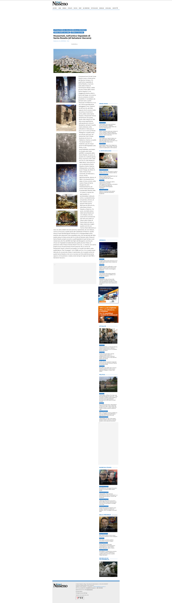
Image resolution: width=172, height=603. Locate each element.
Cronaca (64, 8)
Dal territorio (86, 8)
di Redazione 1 (103, 117)
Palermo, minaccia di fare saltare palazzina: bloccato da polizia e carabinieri (107, 192)
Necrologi (101, 8)
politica (75, 8)
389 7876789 (100, 588)
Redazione (55, 41)
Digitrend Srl (90, 589)
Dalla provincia (80, 30)
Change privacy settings (81, 593)
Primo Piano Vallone (61, 32)
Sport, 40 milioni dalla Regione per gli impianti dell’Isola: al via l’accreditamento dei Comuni (108, 177)
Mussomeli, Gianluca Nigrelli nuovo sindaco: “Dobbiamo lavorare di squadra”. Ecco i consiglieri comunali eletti (108, 509)
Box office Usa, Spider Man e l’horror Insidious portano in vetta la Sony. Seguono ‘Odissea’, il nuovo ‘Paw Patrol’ (107, 369)
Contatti (114, 8)
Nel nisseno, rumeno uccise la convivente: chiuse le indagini (106, 540)
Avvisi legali (108, 8)
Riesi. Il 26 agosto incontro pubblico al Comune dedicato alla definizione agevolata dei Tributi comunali (108, 414)
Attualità (70, 8)
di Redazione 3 (104, 481)
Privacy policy (79, 591)
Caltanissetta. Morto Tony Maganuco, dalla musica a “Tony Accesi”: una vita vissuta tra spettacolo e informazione (108, 146)
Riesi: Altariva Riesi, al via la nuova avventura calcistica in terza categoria (108, 536)
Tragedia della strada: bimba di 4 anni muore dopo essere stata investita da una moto (108, 262)
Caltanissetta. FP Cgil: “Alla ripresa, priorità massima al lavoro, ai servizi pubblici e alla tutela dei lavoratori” (107, 420)
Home (60, 8)
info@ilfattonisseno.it (91, 588)
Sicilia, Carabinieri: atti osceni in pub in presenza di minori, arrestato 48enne (108, 172)
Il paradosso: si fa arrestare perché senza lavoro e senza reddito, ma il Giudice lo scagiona (107, 275)
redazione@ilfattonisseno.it (99, 586)
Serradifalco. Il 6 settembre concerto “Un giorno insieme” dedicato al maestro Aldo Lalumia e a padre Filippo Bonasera (108, 553)
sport (80, 8)
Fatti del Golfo (94, 8)
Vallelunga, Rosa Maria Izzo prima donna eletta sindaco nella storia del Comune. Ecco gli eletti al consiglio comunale (108, 502)
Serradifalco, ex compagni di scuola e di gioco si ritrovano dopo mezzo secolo (108, 489)
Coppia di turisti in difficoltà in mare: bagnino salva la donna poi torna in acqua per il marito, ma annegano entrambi (108, 268)
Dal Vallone (67, 30)
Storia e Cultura (77, 32)
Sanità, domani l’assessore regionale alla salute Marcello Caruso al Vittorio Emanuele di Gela (108, 363)
